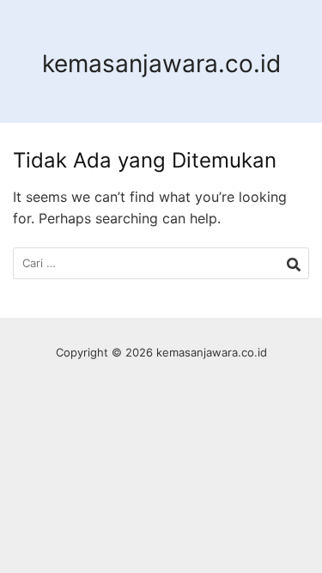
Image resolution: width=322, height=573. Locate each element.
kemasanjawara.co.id (161, 63)
